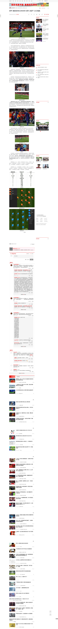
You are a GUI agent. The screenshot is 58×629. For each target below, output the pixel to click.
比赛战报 (20, 405)
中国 (21, 393)
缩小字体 (28, 14)
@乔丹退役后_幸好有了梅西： (28, 305)
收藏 (34, 14)
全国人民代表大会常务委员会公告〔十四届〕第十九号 (19, 598)
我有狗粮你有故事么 (38, 161)
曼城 (22, 518)
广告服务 (41, 218)
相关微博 (18, 376)
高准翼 (25, 382)
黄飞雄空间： (16, 303)
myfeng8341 (15, 352)
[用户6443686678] (11, 366)
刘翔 (20, 546)
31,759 (31, 253)
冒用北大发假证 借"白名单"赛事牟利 (22, 593)
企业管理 (21, 585)
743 (26, 253)
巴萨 (23, 495)
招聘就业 (20, 552)
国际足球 (20, 382)
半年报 (25, 552)
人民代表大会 (16, 600)
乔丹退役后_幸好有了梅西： (18, 305)
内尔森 (25, 484)
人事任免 (14, 600)
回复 (32, 268)
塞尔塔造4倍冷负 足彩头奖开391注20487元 (24, 435)
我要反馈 (33, 244)
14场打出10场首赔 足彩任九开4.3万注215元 (24, 430)
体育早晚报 (20, 433)
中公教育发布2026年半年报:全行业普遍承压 (24, 548)
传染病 (22, 574)
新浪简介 (37, 218)
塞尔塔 (23, 439)
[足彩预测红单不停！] (29, 4)
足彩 (20, 450)
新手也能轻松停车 (45, 161)
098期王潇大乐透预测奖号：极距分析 (42, 67)
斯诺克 (20, 393)
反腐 (19, 611)
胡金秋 (23, 478)
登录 (25, 259)
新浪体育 (17, 14)
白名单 (20, 596)
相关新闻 (12, 376)
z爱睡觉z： (15, 357)
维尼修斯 (24, 523)
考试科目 (25, 563)
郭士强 (22, 506)
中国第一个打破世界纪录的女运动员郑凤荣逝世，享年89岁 (45, 25)
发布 (31, 259)
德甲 (20, 444)
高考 (23, 563)
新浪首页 (50, 611)
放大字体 (31, 14)
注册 (28, 259)
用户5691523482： (17, 342)
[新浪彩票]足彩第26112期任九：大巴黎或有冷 (24, 441)
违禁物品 (15, 621)
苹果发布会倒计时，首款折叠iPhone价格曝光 (24, 613)
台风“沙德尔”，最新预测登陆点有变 (22, 587)
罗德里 (25, 495)
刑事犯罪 (21, 557)
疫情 (24, 574)
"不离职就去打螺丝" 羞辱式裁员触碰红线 (23, 582)
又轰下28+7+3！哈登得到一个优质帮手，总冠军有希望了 (46, 29)
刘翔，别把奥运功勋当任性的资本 (22, 543)
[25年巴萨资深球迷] (11, 265)
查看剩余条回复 (23, 294)
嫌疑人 (24, 557)
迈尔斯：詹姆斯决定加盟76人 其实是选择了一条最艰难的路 (46, 20)
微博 (36, 14)
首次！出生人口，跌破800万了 (21, 576)
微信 (39, 14)
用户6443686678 (15, 364)
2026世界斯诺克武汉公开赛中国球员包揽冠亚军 (24, 390)
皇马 (23, 416)
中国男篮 (25, 478)
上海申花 (23, 382)
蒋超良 (21, 611)
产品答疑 (37, 221)
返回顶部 (50, 617)
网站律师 (41, 221)
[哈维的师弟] (11, 370)
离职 (23, 585)
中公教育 (23, 552)
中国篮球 (20, 478)
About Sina (45, 218)
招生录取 (21, 563)
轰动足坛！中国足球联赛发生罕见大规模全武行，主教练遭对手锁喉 (45, 34)
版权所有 (45, 224)
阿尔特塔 (23, 484)
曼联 (22, 416)
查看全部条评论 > (22, 373)
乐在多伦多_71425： (17, 273)
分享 (42, 14)
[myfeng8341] (11, 353)
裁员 (24, 585)
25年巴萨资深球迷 (16, 264)
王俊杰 (20, 506)
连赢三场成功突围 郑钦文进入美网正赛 (23, 401)
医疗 (20, 574)
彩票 (22, 444)
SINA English (46, 221)
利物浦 (24, 467)
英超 (25, 467)
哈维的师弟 (15, 369)
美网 (22, 405)
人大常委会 (20, 600)
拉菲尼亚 (24, 529)
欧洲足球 (20, 416)
